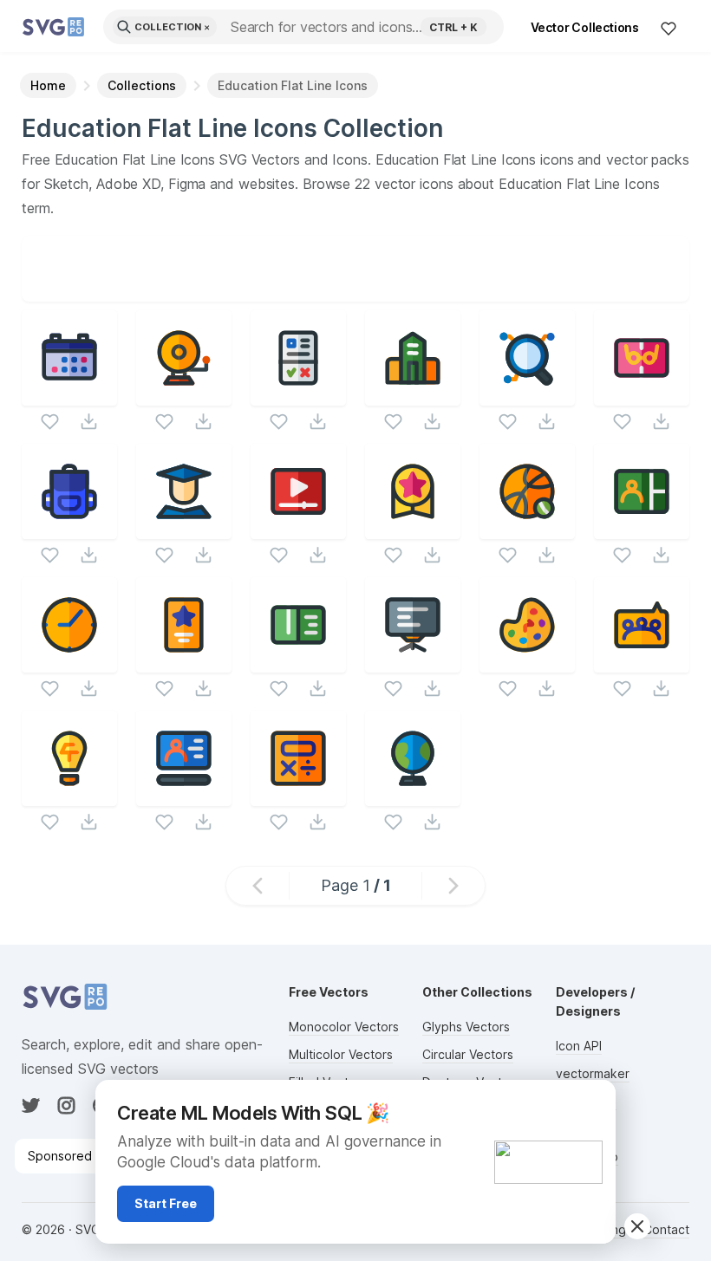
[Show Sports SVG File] (527, 528)
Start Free (165, 1203)
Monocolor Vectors (344, 1026)
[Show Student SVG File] (183, 528)
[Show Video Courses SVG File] (298, 528)
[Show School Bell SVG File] (183, 394)
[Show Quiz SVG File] (298, 394)
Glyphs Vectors (466, 1026)
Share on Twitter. (435, 288)
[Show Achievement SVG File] (412, 528)
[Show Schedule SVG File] (69, 394)
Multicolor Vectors (341, 1054)
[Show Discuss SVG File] (641, 661)
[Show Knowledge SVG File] (69, 795)
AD (592, 1100)
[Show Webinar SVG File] (641, 528)
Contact (666, 1229)
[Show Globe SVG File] (412, 795)
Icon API (579, 1045)
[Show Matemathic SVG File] (298, 795)
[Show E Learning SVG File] (183, 795)
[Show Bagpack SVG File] (69, 528)
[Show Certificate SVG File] (183, 661)
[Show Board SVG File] (412, 661)
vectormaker (592, 1073)
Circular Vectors (467, 1054)
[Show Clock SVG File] (69, 661)
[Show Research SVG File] (527, 394)
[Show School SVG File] (412, 394)
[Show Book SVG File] (298, 661)
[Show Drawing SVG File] (527, 661)
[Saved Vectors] (668, 28)
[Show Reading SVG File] (641, 394)
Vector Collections (585, 27)
